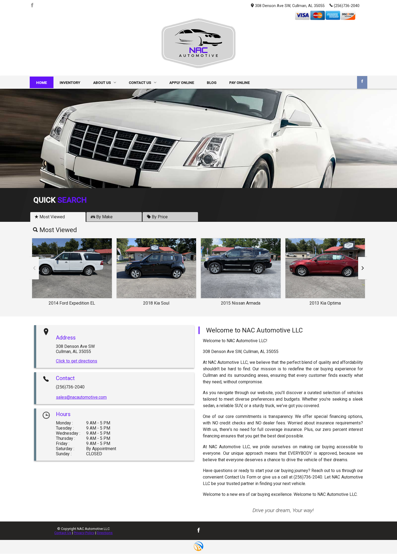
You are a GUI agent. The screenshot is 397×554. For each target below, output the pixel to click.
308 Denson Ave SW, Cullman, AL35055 (290, 6)
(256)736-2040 (346, 6)
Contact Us (62, 533)
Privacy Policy (84, 533)
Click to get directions (76, 361)
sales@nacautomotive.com (81, 397)
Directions (105, 533)
